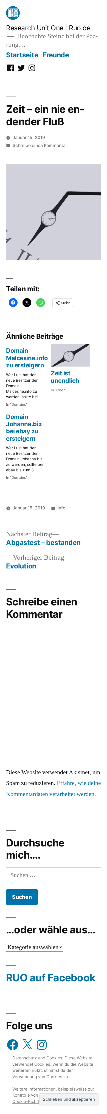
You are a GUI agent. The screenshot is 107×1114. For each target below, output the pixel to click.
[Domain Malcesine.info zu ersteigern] (28, 375)
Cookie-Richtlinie (29, 1101)
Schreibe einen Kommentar (40, 145)
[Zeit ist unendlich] (70, 355)
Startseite (22, 55)
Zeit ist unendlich (65, 377)
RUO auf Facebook (50, 977)
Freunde (56, 55)
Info (61, 508)
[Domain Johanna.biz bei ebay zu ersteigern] (28, 445)
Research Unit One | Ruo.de (48, 28)
